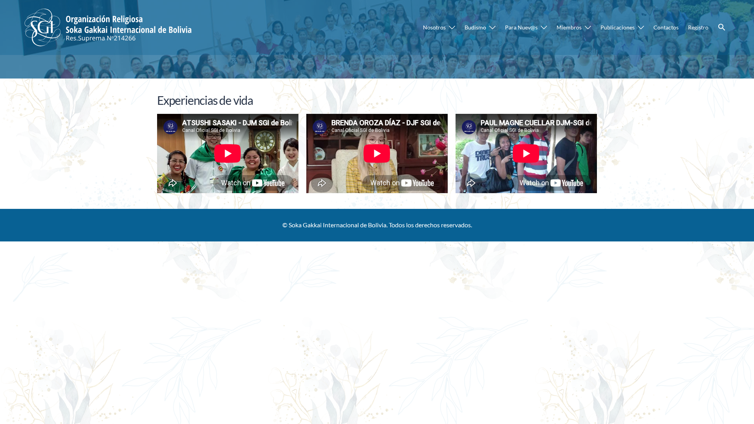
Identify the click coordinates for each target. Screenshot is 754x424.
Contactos (666, 27)
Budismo (475, 27)
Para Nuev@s (521, 27)
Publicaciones (617, 27)
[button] (722, 27)
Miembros (569, 27)
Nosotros (434, 27)
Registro (698, 27)
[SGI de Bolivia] (110, 26)
